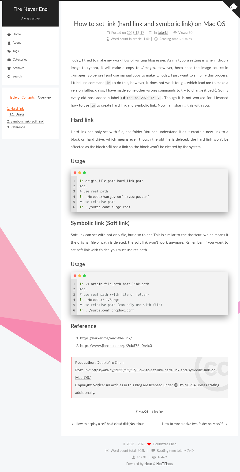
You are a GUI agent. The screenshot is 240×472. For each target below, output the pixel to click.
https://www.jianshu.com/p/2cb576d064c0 (116, 346)
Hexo (148, 464)
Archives (18, 68)
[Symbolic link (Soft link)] (225, 223)
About (17, 42)
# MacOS (142, 411)
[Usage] (225, 161)
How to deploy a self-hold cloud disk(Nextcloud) (110, 424)
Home (17, 34)
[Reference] (225, 326)
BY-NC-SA (187, 385)
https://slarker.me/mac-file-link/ (106, 338)
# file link (157, 411)
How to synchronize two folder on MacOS (193, 424)
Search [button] (17, 76)
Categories (20, 59)
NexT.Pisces (164, 464)
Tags (16, 51)
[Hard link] (225, 120)
